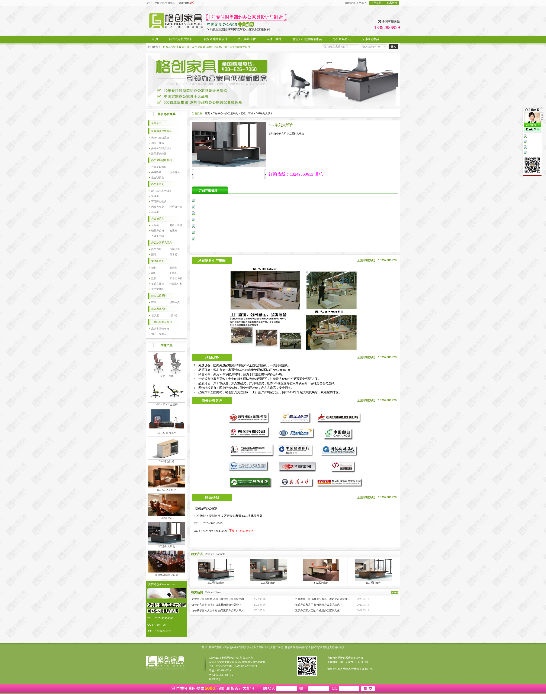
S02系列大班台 (166, 546)
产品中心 (217, 113)
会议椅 (173, 230)
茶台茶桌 (156, 123)
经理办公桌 (176, 206)
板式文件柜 (157, 283)
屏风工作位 (169, 46)
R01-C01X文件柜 (166, 489)
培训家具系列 (159, 308)
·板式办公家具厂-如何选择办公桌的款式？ (318, 604)
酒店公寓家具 (159, 334)
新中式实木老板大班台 (237, 46)
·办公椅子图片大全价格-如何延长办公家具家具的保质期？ (224, 610)
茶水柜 (173, 254)
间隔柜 (173, 273)
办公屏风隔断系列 (161, 160)
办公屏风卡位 (159, 166)
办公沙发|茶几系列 (161, 242)
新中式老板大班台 (219, 647)
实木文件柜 (176, 278)
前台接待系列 (159, 295)
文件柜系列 (157, 261)
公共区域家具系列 (161, 322)
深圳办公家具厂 (215, 46)
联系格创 (392, 2)
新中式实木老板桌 (161, 190)
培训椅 (173, 315)
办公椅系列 (157, 218)
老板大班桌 (157, 206)
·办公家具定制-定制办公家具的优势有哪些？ (216, 604)
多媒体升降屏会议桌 (166, 574)
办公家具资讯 (320, 647)
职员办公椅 (157, 230)
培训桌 (155, 315)
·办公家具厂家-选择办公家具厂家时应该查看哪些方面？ (325, 598)
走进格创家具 (337, 647)
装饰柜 (173, 267)
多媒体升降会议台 (186, 46)
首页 (207, 113)
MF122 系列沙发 (166, 432)
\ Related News (212, 592)
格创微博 (184, 2)
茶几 (153, 254)
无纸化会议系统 (160, 137)
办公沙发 (156, 249)
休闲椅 (155, 225)
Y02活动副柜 (166, 461)
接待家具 (175, 302)
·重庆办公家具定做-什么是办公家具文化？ (318, 610)
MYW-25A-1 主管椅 (166, 404)
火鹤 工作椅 (166, 376)
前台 (153, 302)
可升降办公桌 (159, 201)
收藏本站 (350, 2)
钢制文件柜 (176, 283)
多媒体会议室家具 (161, 131)
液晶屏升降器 (159, 153)
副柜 (153, 273)
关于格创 (376, 2)
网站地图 (214, 679)
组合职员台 (157, 177)
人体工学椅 (157, 235)
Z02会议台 (167, 518)
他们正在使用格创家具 (298, 647)
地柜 (153, 267)
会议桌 (201, 46)
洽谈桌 (155, 196)
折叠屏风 (175, 172)
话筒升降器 (157, 143)
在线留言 (362, 2)
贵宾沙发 (175, 249)
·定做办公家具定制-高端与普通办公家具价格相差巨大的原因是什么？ (230, 598)
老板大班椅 (176, 225)
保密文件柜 (157, 289)
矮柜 (153, 278)
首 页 (204, 647)
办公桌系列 (157, 184)
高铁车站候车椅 (160, 328)
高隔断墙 (156, 172)
